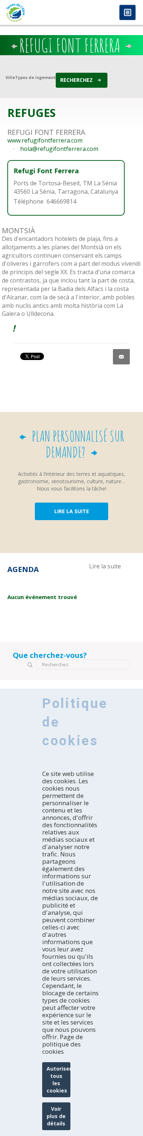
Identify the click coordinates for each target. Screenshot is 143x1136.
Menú (127, 13)
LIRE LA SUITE (71, 511)
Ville (10, 77)
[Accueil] (36, 12)
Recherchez (76, 79)
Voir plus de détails (56, 1116)
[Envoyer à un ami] (121, 356)
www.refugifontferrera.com (44, 140)
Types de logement (35, 77)
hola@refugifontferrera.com (59, 149)
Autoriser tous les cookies (58, 1079)
